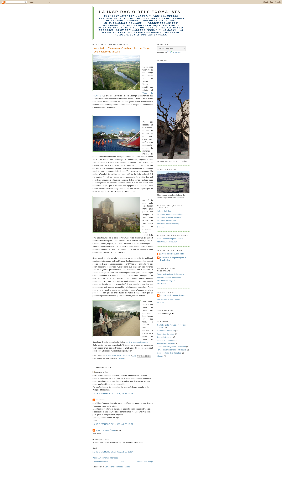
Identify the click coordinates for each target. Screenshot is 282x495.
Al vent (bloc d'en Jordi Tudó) (172, 254)
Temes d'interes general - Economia (171, 347)
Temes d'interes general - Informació (171, 350)
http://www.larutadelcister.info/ (169, 217)
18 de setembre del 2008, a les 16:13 (113, 394)
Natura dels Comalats (165, 340)
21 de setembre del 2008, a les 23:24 (113, 452)
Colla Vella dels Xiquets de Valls (170, 239)
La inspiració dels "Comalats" (141, 12)
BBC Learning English (166, 281)
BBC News (161, 284)
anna (97, 400)
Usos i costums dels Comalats (169, 353)
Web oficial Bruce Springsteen (169, 277)
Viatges (122, 359)
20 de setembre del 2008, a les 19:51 (113, 424)
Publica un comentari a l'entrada (105, 458)
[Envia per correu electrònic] (138, 356)
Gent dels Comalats (165, 337)
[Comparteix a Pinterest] (149, 356)
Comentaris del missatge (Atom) (117, 467)
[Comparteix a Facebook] (146, 356)
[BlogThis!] (140, 356)
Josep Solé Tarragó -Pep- (105, 430)
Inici (122, 462)
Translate (177, 52)
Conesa (160, 227)
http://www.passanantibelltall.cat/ (170, 214)
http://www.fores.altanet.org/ (168, 224)
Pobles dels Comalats (166, 343)
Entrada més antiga (145, 462)
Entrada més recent (100, 462)
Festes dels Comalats (165, 334)
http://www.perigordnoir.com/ (137, 342)
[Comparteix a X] (143, 356)
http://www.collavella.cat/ (167, 242)
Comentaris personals (166, 331)
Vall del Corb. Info (164, 211)
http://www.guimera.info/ (166, 221)
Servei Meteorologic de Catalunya (170, 274)
